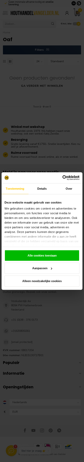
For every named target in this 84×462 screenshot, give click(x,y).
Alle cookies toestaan (42, 255)
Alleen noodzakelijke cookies (42, 280)
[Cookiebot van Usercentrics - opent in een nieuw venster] (62, 177)
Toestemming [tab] (15, 188)
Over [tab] (69, 188)
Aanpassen (39, 268)
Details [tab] (42, 188)
